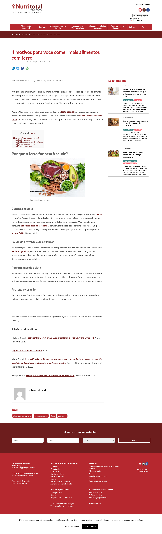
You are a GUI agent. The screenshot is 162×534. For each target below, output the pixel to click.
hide (33, 133)
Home (14, 35)
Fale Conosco (95, 503)
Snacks (91, 473)
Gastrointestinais (57, 476)
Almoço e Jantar (95, 471)
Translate (138, 20)
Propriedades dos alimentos (61, 497)
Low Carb (93, 478)
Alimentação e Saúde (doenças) (64, 463)
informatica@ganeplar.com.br (23, 467)
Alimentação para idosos (98, 497)
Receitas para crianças (98, 481)
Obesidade (55, 471)
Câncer (53, 479)
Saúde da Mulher (95, 495)
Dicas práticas (56, 492)
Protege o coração (23, 146)
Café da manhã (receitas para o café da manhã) (104, 467)
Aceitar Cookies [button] (89, 527)
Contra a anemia (22, 140)
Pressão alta (55, 469)
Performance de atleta (25, 144)
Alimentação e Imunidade (60, 481)
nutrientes (62, 416)
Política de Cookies (19, 483)
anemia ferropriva (41, 416)
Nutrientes (21, 35)
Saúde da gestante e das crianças (29, 142)
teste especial (68, 112)
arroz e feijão (18, 233)
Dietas (53, 495)
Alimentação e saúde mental (61, 484)
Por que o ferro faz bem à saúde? (26, 138)
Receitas (93, 463)
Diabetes (54, 466)
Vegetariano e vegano (97, 476)
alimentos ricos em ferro (22, 416)
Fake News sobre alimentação (62, 503)
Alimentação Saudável (60, 489)
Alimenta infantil (95, 492)
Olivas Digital (143, 471)
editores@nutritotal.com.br (22, 475)
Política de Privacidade (21, 481)
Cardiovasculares (57, 474)
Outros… (132, 27)
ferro (53, 416)
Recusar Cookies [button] (72, 527)
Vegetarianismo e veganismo (62, 506)
